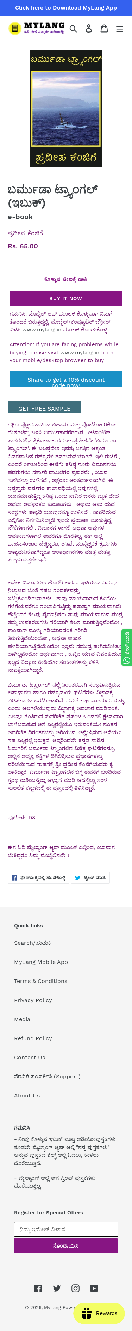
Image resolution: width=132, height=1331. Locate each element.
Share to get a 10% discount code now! (66, 381)
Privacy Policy (33, 1000)
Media (22, 1019)
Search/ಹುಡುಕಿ (32, 943)
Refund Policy (33, 1038)
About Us (27, 1095)
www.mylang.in (41, 329)
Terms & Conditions (40, 981)
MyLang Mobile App (41, 962)
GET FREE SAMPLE (44, 408)
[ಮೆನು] (119, 28)
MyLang (52, 1307)
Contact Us (29, 1057)
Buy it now (65, 298)
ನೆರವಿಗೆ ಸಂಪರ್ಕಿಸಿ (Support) (47, 1076)
